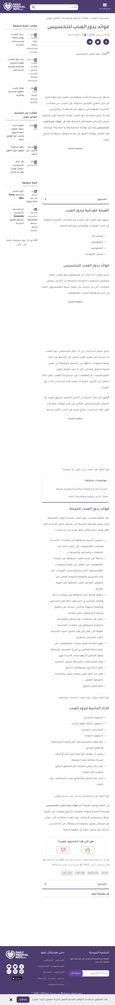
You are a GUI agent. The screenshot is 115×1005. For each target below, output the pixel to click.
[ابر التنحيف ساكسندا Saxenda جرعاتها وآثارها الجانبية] (31, 220)
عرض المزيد (67, 873)
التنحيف (105, 873)
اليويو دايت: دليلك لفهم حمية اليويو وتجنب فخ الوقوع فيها (15, 132)
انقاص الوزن (53, 18)
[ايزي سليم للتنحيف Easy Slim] (31, 197)
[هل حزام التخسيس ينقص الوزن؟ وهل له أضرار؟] (31, 163)
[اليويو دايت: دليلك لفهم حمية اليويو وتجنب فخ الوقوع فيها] (31, 127)
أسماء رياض (88, 860)
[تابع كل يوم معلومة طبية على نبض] (21, 243)
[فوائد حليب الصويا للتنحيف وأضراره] (31, 95)
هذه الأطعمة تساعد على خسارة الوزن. (75, 796)
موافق (23, 999)
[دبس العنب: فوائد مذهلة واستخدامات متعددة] (31, 43)
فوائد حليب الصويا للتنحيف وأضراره (16, 92)
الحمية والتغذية (71, 18)
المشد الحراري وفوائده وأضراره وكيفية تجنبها (82, 489)
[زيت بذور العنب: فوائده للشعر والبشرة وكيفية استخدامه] (31, 70)
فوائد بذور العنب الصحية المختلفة (78, 698)
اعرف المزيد (38, 999)
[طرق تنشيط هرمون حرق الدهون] (31, 151)
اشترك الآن (75, 973)
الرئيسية (104, 18)
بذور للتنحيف (93, 873)
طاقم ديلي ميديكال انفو (53, 860)
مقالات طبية (90, 18)
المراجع (102, 884)
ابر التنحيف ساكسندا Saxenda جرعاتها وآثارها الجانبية (17, 216)
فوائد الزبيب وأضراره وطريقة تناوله (88, 496)
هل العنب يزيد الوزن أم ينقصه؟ (79, 469)
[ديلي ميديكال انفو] (14, 7)
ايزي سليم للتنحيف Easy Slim (16, 195)
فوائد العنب (80, 873)
